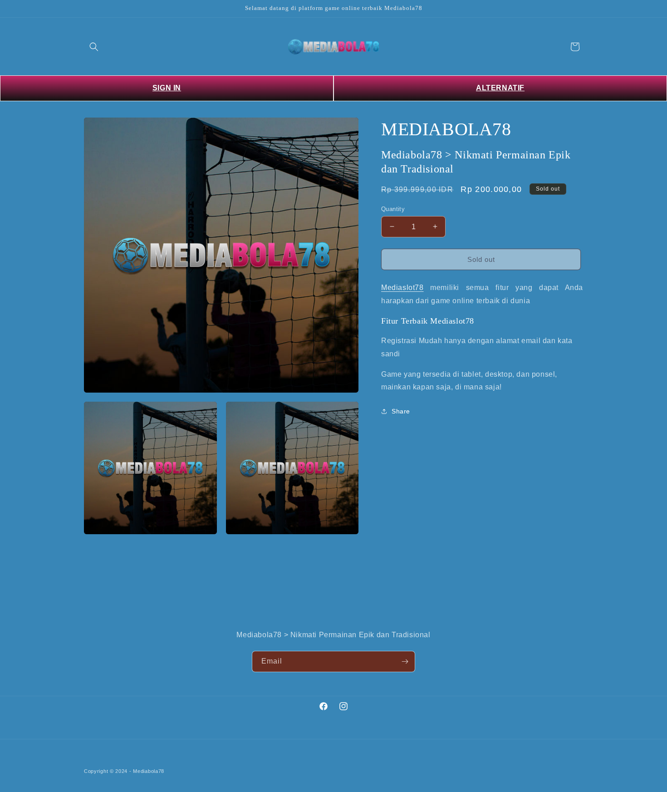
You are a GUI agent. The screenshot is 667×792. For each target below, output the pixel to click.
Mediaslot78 (402, 287)
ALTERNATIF (500, 88)
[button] (94, 47)
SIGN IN (166, 88)
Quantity (393, 208)
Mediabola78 (148, 771)
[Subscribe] (405, 661)
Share (401, 410)
